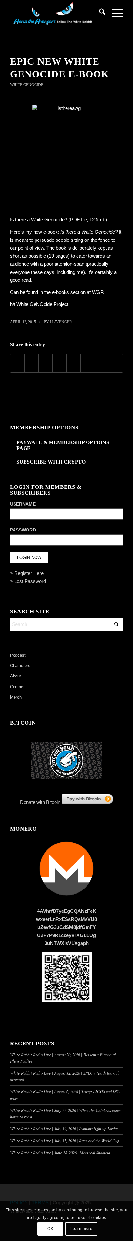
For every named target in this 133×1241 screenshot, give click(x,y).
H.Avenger (61, 322)
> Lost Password (28, 581)
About (15, 676)
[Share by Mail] (116, 363)
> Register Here (27, 573)
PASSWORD (23, 530)
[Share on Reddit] (102, 363)
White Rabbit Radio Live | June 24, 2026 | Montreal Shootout (60, 1152)
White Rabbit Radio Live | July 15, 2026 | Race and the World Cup (64, 1140)
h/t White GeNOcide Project (39, 304)
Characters (20, 665)
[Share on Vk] (88, 363)
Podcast (18, 655)
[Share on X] (31, 363)
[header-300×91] (55, 13)
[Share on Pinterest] (46, 363)
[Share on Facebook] (17, 363)
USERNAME (23, 504)
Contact (17, 686)
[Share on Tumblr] (74, 363)
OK (50, 1228)
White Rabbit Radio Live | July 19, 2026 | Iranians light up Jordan (64, 1128)
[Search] (99, 13)
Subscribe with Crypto (51, 461)
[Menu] (114, 13)
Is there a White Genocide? (38, 219)
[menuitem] (99, 13)
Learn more (81, 1228)
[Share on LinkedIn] (59, 363)
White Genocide (26, 85)
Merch (16, 697)
